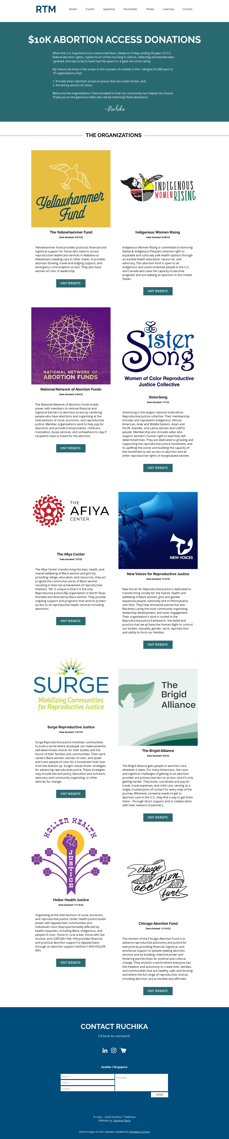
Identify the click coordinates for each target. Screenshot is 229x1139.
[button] (73, 9)
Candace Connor (139, 1131)
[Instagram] (113, 1050)
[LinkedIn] (104, 1050)
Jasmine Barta (121, 1120)
